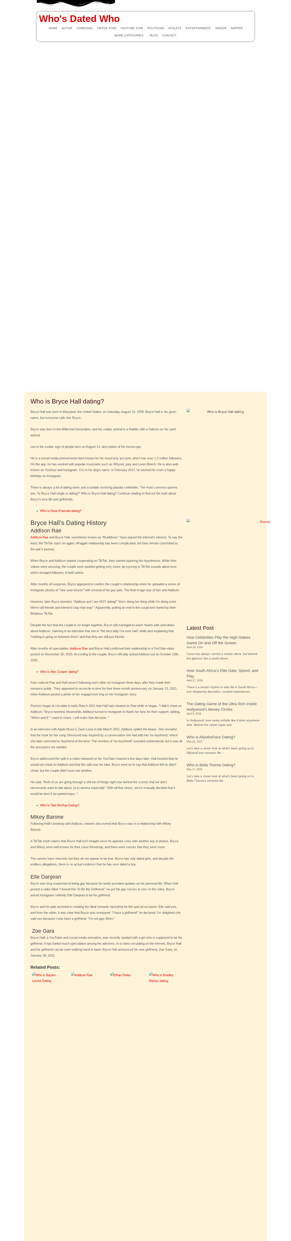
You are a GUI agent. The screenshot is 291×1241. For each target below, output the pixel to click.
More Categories (128, 35)
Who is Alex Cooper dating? (59, 671)
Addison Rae (39, 537)
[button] (130, 35)
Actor (67, 28)
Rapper (237, 28)
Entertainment (198, 28)
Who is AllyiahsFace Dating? (211, 737)
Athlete (175, 28)
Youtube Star (131, 28)
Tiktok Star (106, 28)
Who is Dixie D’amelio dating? (60, 511)
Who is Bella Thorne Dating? (211, 765)
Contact (169, 35)
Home (53, 28)
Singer (220, 28)
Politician (155, 28)
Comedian (84, 28)
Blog (154, 35)
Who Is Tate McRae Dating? (59, 805)
